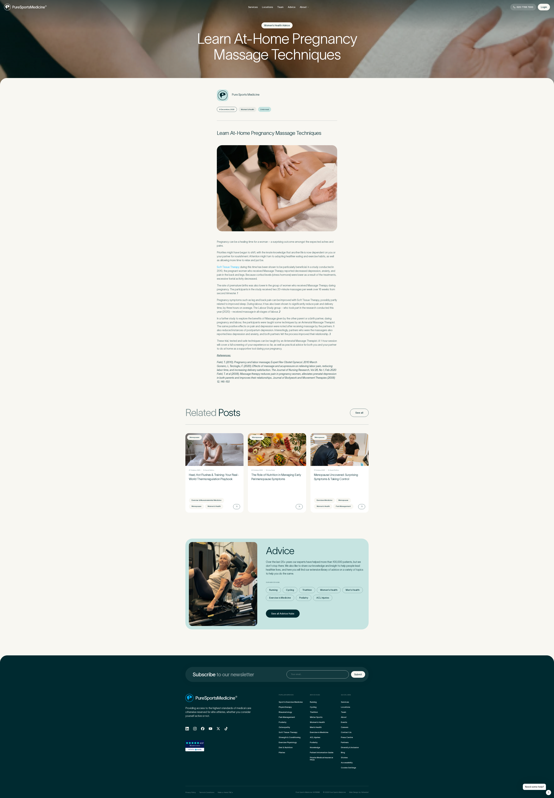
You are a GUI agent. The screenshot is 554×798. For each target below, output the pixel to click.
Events (344, 722)
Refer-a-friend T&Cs (225, 792)
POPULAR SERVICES (286, 695)
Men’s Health (316, 727)
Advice (291, 7)
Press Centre (347, 737)
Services (253, 7)
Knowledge (315, 747)
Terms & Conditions (206, 792)
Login (544, 7)
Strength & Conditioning (290, 737)
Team (280, 7)
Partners (345, 742)
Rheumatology (285, 712)
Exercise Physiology (288, 742)
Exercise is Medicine (280, 597)
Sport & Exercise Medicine (291, 702)
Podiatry (303, 597)
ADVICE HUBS (315, 695)
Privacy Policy (190, 792)
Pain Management (287, 717)
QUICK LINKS (346, 695)
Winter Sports (316, 717)
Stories (344, 757)
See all (359, 412)
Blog (343, 752)
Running (273, 590)
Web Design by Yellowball (359, 792)
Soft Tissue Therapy (228, 267)
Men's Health (352, 590)
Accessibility (347, 763)
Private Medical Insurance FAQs (321, 758)
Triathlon (307, 590)
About (303, 7)
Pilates (282, 752)
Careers (344, 727)
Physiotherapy (285, 707)
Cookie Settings (348, 768)
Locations (267, 7)
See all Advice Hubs (282, 613)
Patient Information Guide (321, 752)
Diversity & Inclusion (350, 747)
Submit (358, 674)
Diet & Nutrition (286, 747)
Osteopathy (284, 727)
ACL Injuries (322, 597)
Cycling (290, 590)
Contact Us (346, 732)
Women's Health (328, 590)
